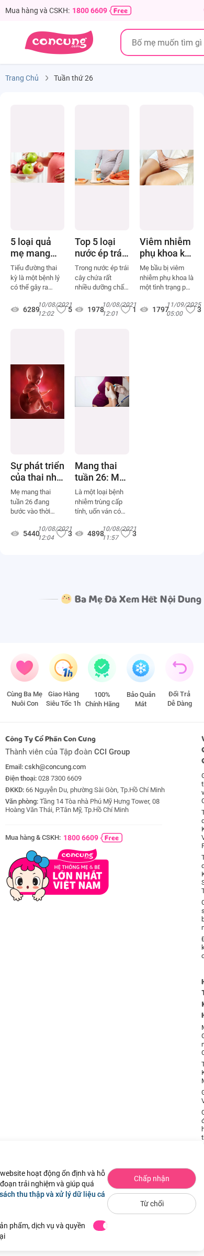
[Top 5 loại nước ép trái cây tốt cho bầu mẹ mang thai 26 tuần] (102, 167)
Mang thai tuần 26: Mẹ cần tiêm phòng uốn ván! (99, 471)
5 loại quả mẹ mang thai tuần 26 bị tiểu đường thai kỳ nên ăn (35, 247)
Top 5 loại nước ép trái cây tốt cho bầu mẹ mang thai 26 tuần (99, 247)
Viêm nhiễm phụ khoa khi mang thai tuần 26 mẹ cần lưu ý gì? (166, 247)
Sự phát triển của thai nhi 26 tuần (37, 471)
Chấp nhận (151, 1178)
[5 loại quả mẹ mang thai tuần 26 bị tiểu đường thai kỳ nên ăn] (37, 167)
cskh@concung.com (55, 767)
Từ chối (152, 1203)
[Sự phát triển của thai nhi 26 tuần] (37, 391)
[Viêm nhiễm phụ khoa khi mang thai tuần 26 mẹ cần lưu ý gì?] (167, 167)
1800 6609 (89, 10)
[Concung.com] (58, 42)
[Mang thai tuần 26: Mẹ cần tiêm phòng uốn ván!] (102, 391)
